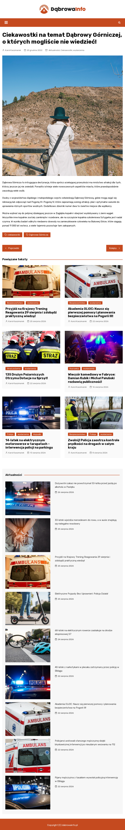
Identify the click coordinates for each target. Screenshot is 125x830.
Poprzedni (13, 248)
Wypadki (37, 434)
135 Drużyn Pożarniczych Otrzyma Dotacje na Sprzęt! (26, 376)
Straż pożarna (13, 368)
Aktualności (54, 50)
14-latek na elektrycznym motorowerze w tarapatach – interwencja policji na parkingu (29, 443)
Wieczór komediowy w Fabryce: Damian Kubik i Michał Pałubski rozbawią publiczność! (91, 378)
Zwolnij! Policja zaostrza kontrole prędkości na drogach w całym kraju (93, 443)
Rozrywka (74, 368)
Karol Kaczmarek (13, 50)
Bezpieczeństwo (15, 303)
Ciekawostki (66, 50)
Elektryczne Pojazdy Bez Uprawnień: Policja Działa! (81, 593)
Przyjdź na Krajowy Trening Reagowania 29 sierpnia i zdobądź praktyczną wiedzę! (31, 312)
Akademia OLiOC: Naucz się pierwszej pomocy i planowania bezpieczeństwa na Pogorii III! (91, 312)
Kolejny (113, 248)
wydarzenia (78, 50)
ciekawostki (14, 234)
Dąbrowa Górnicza (38, 234)
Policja (10, 434)
